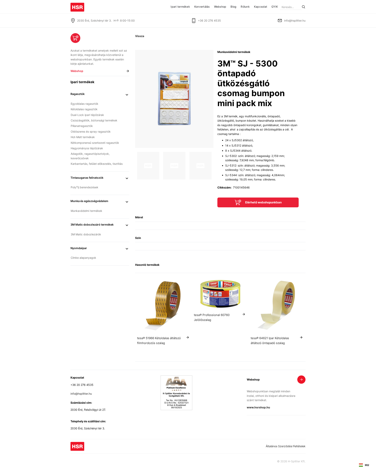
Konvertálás (202, 6)
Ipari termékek (180, 6)
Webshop (220, 6)
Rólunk (245, 6)
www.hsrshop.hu (258, 407)
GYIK (274, 6)
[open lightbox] (174, 99)
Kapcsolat (260, 6)
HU (367, 465)
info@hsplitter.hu (295, 20)
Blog (233, 6)
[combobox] (364, 465)
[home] (77, 6)
